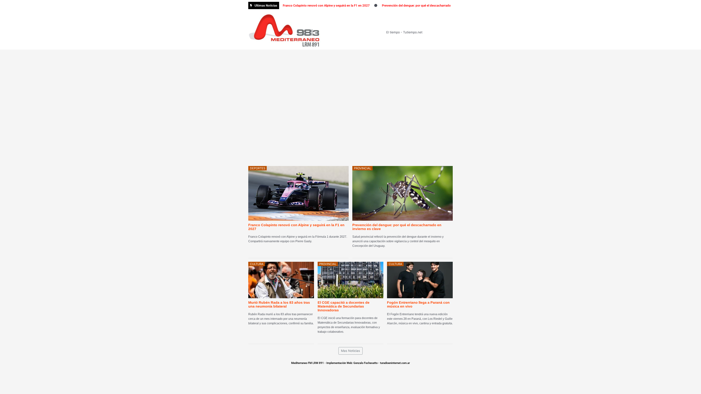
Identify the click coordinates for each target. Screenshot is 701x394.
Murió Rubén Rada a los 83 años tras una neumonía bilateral (279, 304)
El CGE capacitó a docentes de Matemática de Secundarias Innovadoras (343, 306)
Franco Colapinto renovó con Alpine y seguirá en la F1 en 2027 (326, 5)
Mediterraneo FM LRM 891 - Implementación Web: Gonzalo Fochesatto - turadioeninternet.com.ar (350, 363)
